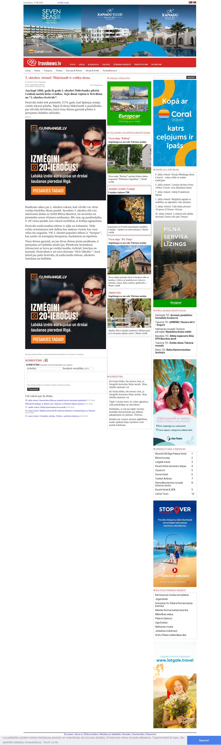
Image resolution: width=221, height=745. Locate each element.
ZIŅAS (82, 64)
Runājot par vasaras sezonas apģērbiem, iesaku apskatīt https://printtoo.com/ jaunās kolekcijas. (128, 422)
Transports (48, 71)
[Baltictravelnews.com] (194, 3)
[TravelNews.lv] (190, 3)
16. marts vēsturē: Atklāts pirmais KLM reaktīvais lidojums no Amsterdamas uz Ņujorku (60, 411)
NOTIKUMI (156, 64)
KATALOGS (93, 64)
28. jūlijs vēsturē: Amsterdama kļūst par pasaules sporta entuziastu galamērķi (55, 400)
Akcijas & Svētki (92, 71)
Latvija (28, 71)
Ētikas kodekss (91, 734)
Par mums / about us (73, 734)
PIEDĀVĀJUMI (141, 64)
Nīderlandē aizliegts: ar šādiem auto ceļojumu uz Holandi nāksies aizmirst (54, 404)
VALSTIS (106, 64)
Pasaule (37, 71)
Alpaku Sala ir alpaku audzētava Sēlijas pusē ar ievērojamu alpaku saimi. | (129, 332)
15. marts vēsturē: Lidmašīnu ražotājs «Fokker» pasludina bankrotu (52, 416)
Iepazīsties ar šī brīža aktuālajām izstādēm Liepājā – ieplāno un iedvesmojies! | (128, 229)
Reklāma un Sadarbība (110, 734)
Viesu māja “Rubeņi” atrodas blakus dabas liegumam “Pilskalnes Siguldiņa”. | (128, 179)
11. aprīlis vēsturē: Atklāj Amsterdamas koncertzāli (45, 407)
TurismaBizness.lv (110, 71)
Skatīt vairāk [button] (50, 742)
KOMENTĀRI (33, 360)
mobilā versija (63, 3)
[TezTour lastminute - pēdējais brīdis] (190, 170)
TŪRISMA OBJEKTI (122, 64)
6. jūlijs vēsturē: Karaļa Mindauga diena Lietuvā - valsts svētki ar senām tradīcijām (174, 177)
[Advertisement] (129, 354)
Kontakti (126, 734)
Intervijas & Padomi (74, 71)
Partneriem (151, 734)
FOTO (72, 64)
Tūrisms (59, 71)
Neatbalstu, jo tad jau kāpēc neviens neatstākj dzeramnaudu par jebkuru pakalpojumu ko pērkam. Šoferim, (126, 412)
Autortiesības (138, 734)
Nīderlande (42, 82)
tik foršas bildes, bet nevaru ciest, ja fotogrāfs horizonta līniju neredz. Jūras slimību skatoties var (128, 384)
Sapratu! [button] (204, 740)
